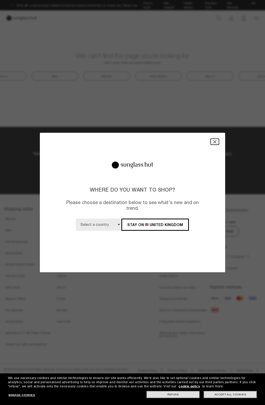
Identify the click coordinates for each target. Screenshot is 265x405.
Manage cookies (22, 395)
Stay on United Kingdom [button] (155, 224)
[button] (215, 142)
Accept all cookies (230, 394)
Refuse (173, 394)
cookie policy (189, 386)
